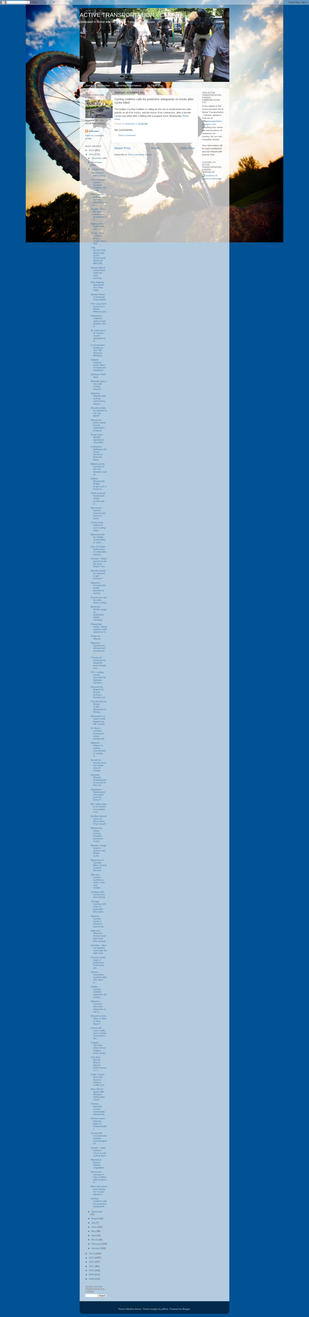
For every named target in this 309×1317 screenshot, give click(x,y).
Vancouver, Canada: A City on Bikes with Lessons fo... (98, 1177)
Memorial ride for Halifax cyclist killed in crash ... (98, 538)
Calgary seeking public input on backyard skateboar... (98, 365)
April (94, 1235)
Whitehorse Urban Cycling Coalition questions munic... (97, 834)
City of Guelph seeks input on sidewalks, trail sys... (99, 550)
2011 (91, 1266)
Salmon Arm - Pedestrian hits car (98, 226)
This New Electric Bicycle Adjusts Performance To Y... (98, 1064)
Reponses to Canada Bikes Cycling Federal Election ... (99, 865)
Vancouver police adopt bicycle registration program (98, 425)
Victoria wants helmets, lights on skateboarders (99, 1123)
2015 (92, 154)
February (96, 1244)
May (93, 1231)
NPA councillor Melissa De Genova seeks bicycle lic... (99, 199)
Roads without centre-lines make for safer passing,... (98, 273)
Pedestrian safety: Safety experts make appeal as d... (99, 628)
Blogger (186, 1309)
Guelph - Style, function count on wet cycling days (98, 1152)
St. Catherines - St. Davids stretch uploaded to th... (99, 335)
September (97, 1212)
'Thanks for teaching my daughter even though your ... (98, 662)
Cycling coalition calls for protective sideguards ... (99, 1202)
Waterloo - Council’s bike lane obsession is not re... (98, 1006)
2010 (92, 1270)
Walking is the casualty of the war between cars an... (99, 469)
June (94, 1227)
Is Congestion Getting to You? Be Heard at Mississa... (98, 350)
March (94, 1240)
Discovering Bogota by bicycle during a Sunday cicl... (99, 692)
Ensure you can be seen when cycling (99, 600)
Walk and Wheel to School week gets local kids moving (98, 936)
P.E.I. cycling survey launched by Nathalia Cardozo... (98, 677)
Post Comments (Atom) (140, 154)
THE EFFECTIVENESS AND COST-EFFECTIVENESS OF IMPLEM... (98, 256)
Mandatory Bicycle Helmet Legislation (97, 1164)
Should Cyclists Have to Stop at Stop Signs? (98, 1020)
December (97, 158)
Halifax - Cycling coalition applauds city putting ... (99, 991)
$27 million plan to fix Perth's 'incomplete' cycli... (99, 808)
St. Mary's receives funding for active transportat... (98, 733)
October (95, 169)
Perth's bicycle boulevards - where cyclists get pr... (98, 498)
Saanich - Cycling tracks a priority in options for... (98, 921)
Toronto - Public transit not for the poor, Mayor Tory (99, 562)
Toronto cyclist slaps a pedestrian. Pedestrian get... (98, 962)
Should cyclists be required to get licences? (98, 575)
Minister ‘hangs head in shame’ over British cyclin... (98, 850)
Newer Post (122, 148)
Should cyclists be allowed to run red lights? (99, 412)
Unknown (94, 131)
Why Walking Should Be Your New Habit (97, 286)
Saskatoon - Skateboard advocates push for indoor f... (98, 794)
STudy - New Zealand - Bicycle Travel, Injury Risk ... (98, 238)
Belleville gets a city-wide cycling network (99, 385)
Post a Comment (127, 135)
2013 (92, 1258)
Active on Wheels (96, 637)
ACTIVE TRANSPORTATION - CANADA (132, 15)
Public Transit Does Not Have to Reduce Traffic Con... (98, 1079)
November (96, 162)
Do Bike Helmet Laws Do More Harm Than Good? (99, 820)
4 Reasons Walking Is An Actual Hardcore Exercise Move (99, 453)
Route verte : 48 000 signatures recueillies (97, 438)
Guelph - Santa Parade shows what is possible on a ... (99, 214)
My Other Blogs (155, 85)
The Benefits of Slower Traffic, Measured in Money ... (98, 706)
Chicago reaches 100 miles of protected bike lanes (98, 906)
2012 (92, 1262)
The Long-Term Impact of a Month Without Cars (99, 308)
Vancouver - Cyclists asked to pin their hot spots (98, 513)
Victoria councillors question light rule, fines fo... (99, 977)
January (95, 1248)
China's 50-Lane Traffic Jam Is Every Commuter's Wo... (98, 1033)
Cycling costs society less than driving (98, 894)
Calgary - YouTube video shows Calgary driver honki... (99, 1047)
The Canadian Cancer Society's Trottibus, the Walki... (99, 185)
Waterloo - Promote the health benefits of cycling (98, 588)
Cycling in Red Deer (98, 375)
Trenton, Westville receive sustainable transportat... (98, 1109)
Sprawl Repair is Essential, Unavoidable (98, 297)
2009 (92, 1274)
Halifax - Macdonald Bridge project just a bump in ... (98, 483)
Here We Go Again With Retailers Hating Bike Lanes (98, 1094)
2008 (92, 1279)
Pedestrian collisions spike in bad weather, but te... (98, 321)
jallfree (165, 1309)
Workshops (104, 85)
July (93, 1223)
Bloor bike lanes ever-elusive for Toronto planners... (99, 1190)
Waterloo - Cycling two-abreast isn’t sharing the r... (98, 648)
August (95, 1218)
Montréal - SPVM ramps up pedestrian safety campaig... (99, 613)
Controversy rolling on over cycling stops (98, 526)
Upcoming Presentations (128, 85)
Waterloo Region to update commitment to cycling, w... (98, 749)
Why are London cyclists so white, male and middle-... (98, 881)
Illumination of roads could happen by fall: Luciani (98, 720)
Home (89, 85)
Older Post (187, 148)
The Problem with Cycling (98, 174)
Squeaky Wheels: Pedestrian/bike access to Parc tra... (99, 780)
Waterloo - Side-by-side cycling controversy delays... (98, 398)
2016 (92, 150)
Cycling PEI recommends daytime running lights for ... (99, 1138)
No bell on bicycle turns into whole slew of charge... (98, 765)
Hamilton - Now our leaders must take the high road (99, 949)
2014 (92, 1253)
